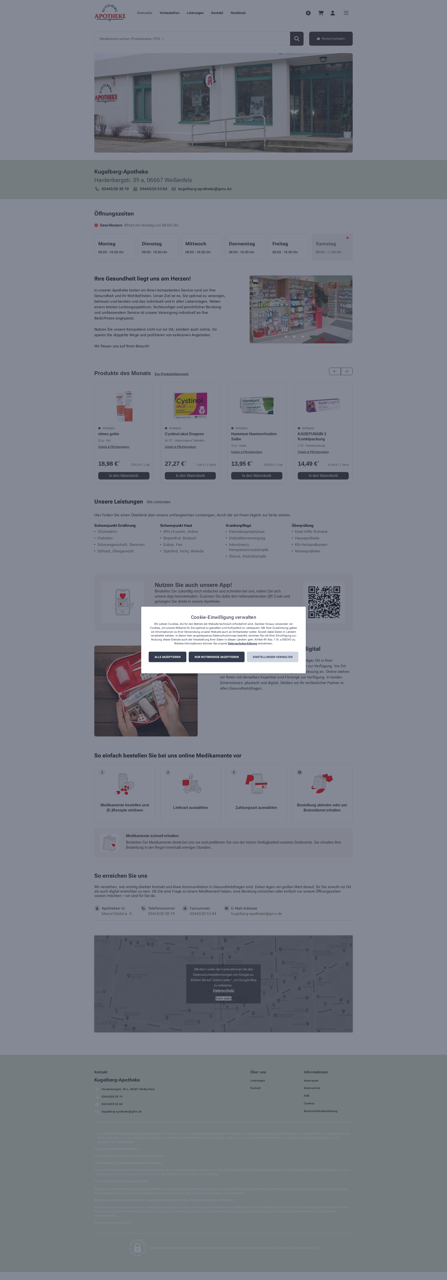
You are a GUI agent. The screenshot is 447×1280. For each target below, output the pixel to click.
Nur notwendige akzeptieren (217, 657)
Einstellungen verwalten (273, 657)
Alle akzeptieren (168, 657)
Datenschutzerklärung (242, 643)
